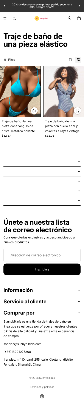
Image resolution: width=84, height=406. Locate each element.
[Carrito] (79, 18)
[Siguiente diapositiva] (79, 6)
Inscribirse (42, 269)
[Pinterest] (42, 396)
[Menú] (5, 18)
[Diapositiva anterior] (4, 6)
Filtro (11, 59)
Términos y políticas (42, 386)
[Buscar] (14, 18)
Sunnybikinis (47, 377)
